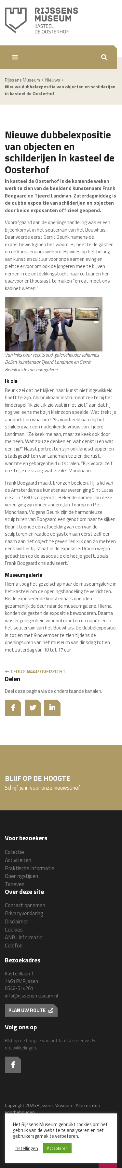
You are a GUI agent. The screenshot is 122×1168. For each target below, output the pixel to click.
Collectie (14, 852)
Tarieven (14, 884)
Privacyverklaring (24, 913)
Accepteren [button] (57, 1148)
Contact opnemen (25, 905)
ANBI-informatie (24, 937)
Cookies (14, 929)
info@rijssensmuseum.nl (31, 995)
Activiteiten (18, 860)
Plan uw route (27, 1010)
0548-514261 (19, 988)
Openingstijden (21, 876)
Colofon (13, 945)
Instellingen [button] (26, 1148)
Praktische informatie (29, 868)
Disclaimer (16, 921)
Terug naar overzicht (37, 671)
